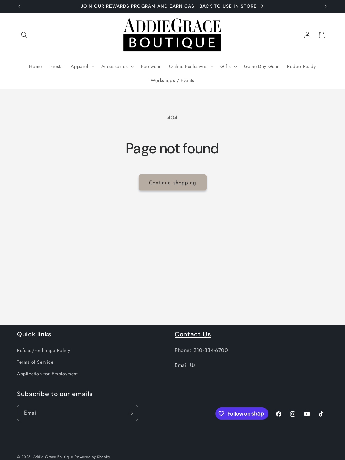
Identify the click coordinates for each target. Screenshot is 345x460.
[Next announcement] (325, 6)
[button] (24, 35)
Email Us (185, 365)
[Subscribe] (130, 413)
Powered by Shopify (93, 456)
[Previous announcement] (19, 6)
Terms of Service (35, 362)
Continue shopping (172, 182)
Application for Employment (47, 373)
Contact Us (193, 334)
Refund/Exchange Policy (43, 350)
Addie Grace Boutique (53, 456)
